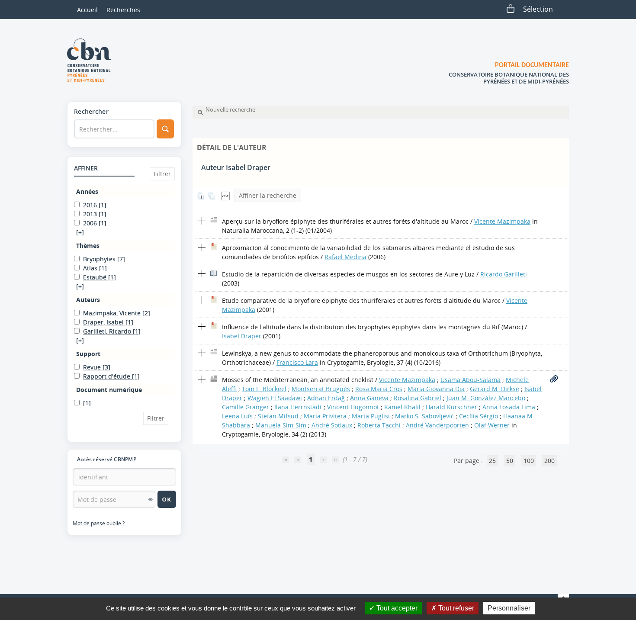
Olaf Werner (492, 425)
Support (88, 354)
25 (492, 460)
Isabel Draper (241, 336)
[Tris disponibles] (225, 195)
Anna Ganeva (369, 398)
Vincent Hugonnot (353, 407)
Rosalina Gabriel (417, 398)
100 (529, 460)
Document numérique (109, 389)
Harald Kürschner (451, 407)
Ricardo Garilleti (503, 274)
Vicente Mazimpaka (502, 221)
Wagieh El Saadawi (274, 398)
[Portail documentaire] (92, 60)
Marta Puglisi (371, 416)
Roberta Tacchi (379, 425)
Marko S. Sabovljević (424, 416)
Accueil (87, 10)
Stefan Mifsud (278, 416)
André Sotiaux (332, 425)
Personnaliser (509, 608)
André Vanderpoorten (437, 425)
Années (87, 191)
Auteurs (88, 300)
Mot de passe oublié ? (99, 523)
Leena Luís (237, 416)
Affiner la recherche (267, 195)
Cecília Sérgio (478, 416)
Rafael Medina (345, 257)
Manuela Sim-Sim (280, 425)
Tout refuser (455, 608)
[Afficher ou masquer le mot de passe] (150, 499)
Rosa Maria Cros (378, 389)
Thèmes (88, 245)
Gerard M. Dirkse (494, 389)
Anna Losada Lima (508, 407)
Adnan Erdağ (326, 398)
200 (549, 460)
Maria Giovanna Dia (436, 389)
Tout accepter (396, 608)
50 (509, 460)
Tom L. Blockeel (264, 389)
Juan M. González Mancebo (485, 398)
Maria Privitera (325, 416)
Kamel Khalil (402, 407)
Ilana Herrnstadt (298, 407)
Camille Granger (245, 407)
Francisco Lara (297, 362)
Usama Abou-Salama (470, 380)
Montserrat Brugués (321, 389)
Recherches (123, 10)
